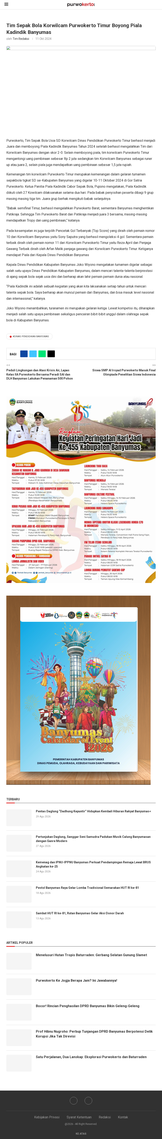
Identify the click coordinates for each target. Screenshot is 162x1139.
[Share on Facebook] (24, 353)
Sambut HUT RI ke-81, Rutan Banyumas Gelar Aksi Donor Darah (80, 913)
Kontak (123, 1117)
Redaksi (105, 1117)
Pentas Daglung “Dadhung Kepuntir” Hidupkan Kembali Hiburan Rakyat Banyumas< (93, 811)
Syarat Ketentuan (79, 1117)
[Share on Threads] (51, 353)
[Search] (155, 5)
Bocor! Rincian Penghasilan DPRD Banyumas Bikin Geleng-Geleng (87, 1006)
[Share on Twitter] (33, 353)
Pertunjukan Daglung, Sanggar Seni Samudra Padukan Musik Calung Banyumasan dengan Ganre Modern (93, 839)
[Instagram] (88, 1100)
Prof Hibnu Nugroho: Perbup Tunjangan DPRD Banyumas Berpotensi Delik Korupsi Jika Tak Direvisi (94, 1033)
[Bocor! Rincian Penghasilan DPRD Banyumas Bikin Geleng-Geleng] (19, 1012)
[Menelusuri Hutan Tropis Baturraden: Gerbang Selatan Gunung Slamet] (19, 961)
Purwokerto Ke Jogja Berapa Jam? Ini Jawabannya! (76, 981)
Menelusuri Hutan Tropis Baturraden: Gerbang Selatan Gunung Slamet (91, 955)
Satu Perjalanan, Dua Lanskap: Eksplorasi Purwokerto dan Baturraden (91, 1057)
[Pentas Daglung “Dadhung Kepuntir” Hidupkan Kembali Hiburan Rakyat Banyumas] (19, 817)
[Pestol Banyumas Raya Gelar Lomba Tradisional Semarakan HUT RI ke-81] (19, 894)
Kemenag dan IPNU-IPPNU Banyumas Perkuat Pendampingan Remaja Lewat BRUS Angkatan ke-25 (93, 864)
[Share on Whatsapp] (42, 353)
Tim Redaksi (21, 38)
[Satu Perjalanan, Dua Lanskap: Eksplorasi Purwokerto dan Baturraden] (19, 1063)
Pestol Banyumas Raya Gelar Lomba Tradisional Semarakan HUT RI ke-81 (88, 887)
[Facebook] (73, 1100)
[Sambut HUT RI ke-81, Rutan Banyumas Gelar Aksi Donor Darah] (19, 919)
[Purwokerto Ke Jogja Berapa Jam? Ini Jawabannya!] (19, 986)
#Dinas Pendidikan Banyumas (31, 336)
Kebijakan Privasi (46, 1117)
